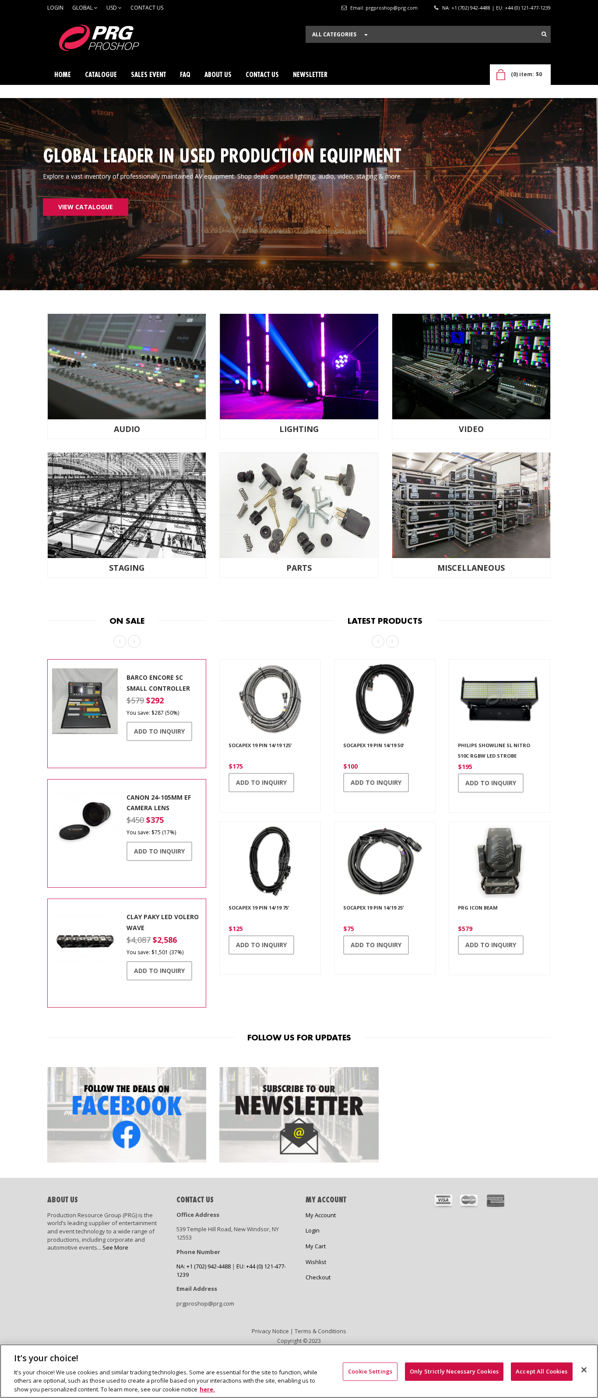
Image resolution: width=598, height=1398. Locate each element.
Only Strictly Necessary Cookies (454, 1371)
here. (207, 1389)
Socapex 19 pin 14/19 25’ (373, 907)
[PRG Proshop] (113, 40)
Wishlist (316, 1262)
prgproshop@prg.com (392, 7)
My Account (321, 1215)
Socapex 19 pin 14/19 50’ (373, 745)
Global (83, 7)
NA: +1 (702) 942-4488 (466, 7)
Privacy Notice (270, 1331)
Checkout (318, 1277)
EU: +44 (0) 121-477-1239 (523, 7)
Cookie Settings (370, 1371)
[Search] (544, 34)
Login (55, 7)
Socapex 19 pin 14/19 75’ (259, 907)
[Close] (584, 1370)
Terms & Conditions (320, 1331)
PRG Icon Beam (478, 907)
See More (115, 1247)
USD (112, 7)
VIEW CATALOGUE (85, 207)
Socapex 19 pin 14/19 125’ (260, 745)
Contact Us (146, 7)
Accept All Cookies (541, 1371)
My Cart (316, 1246)
